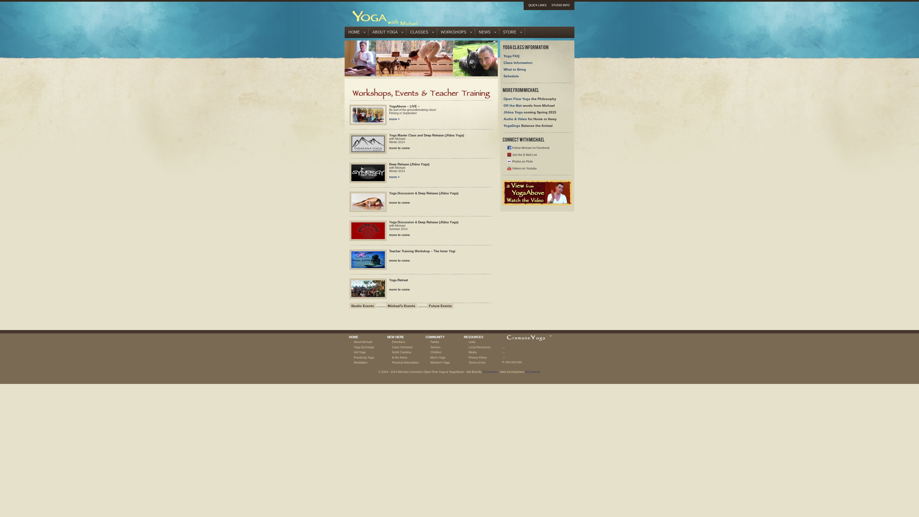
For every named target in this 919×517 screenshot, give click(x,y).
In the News (399, 357)
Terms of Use (477, 362)
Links (472, 342)
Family (434, 342)
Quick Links (537, 5)
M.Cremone (490, 372)
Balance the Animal (528, 126)
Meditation (360, 362)
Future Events (440, 306)
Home (352, 33)
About (358, 342)
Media (473, 352)
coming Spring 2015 (530, 112)
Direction (398, 342)
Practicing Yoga (364, 357)
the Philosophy (530, 99)
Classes (417, 33)
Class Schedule (402, 347)
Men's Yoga (437, 357)
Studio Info (560, 5)
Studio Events (362, 306)
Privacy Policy (478, 357)
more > (394, 119)
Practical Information (405, 362)
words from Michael (529, 105)
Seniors (435, 347)
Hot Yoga (360, 352)
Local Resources (480, 347)
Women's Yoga (440, 362)
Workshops (451, 33)
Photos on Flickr (522, 161)
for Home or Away (530, 119)
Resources (473, 337)
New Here (395, 337)
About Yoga (383, 33)
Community (435, 337)
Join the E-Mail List (524, 155)
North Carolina (401, 352)
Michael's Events (401, 306)
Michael (367, 342)
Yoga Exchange (364, 347)
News (483, 33)
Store (507, 33)
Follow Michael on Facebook (530, 148)
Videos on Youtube (524, 168)
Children (436, 352)
